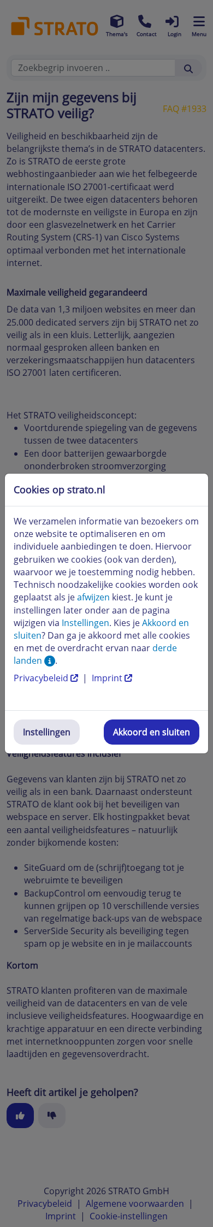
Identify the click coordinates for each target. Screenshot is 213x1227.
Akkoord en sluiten (151, 732)
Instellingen (46, 732)
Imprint (108, 678)
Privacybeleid (42, 678)
